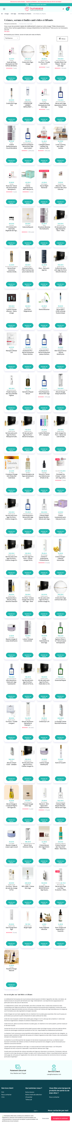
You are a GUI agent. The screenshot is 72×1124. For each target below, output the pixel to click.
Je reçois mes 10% (53, 569)
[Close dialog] (68, 541)
